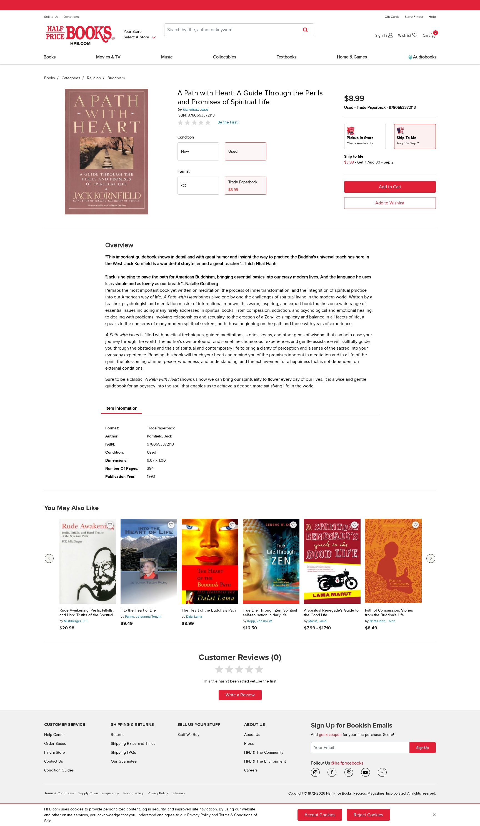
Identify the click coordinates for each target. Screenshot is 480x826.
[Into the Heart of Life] (149, 561)
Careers (251, 770)
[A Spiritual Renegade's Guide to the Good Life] (332, 561)
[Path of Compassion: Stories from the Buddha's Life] (393, 561)
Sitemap (178, 793)
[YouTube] (365, 772)
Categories (71, 78)
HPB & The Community (263, 752)
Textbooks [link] (286, 57)
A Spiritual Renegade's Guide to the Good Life (331, 612)
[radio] (198, 151)
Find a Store (54, 752)
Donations (71, 17)
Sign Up (422, 748)
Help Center (54, 734)
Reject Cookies (368, 815)
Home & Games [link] (352, 57)
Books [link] (50, 57)
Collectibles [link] (224, 57)
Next (430, 558)
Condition (186, 137)
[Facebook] (332, 772)
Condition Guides (59, 770)
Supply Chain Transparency (98, 793)
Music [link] (166, 57)
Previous (49, 558)
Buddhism (116, 78)
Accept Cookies (319, 815)
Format (183, 171)
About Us (252, 734)
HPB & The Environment (265, 761)
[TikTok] (382, 772)
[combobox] (239, 30)
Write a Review (240, 695)
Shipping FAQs (123, 752)
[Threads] (348, 772)
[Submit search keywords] (307, 29)
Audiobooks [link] (424, 57)
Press (249, 743)
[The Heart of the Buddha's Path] (210, 561)
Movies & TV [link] (108, 57)
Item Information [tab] (122, 408)
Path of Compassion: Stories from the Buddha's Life (389, 612)
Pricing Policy (133, 793)
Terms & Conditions (59, 793)
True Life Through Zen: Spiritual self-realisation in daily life (270, 612)
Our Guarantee (124, 761)
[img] (194, 122)
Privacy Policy (158, 793)
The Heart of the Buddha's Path (209, 610)
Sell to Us (51, 17)
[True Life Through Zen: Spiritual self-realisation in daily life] (271, 561)
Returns (117, 734)
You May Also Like (71, 508)
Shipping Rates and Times (133, 743)
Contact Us (53, 761)
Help (432, 17)
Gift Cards (392, 17)
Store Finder (414, 17)
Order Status (55, 743)
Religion (94, 78)
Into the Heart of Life (138, 610)
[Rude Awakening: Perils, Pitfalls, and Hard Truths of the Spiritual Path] (87, 561)
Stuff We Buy (188, 734)
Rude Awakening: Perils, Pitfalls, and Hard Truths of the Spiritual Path (86, 613)
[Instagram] (315, 772)
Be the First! (228, 122)
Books (49, 78)
